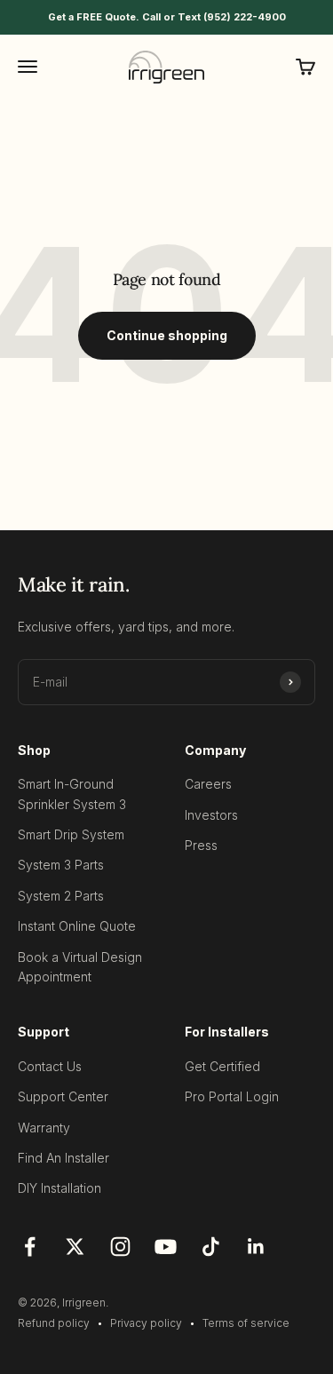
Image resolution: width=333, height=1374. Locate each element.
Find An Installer (63, 1157)
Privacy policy (146, 1323)
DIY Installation (59, 1187)
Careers (208, 783)
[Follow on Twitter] (75, 1247)
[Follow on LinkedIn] (256, 1247)
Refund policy (54, 1323)
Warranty (44, 1127)
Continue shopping (167, 335)
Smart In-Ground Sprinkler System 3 (72, 793)
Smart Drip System (71, 834)
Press (201, 845)
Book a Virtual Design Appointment (80, 966)
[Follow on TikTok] (211, 1247)
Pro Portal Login (232, 1096)
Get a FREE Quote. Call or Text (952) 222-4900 (167, 17)
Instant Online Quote (77, 925)
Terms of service (245, 1323)
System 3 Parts (61, 864)
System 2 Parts (61, 895)
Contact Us (50, 1066)
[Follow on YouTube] (166, 1247)
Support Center (63, 1096)
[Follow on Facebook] (30, 1247)
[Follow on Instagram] (120, 1247)
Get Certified (222, 1066)
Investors (211, 814)
